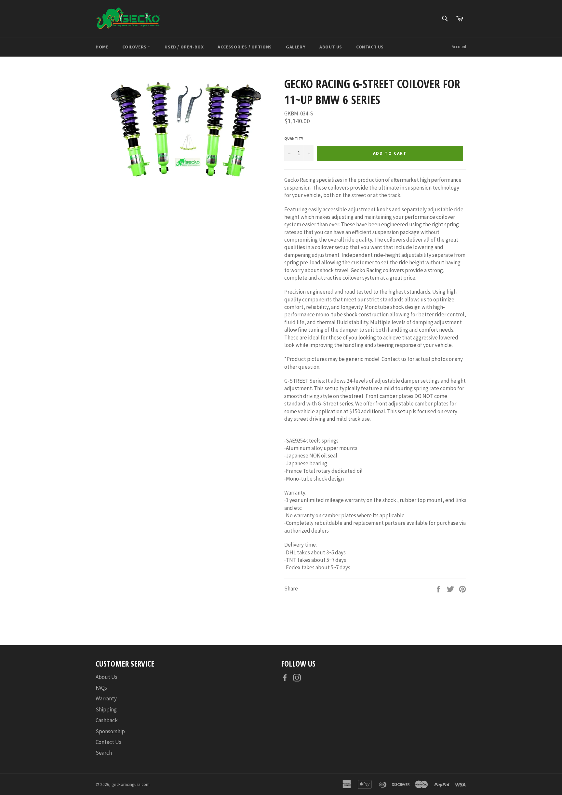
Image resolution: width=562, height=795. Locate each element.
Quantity (293, 138)
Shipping (106, 709)
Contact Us (370, 47)
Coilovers (135, 47)
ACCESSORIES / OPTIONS (245, 47)
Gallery (295, 47)
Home (102, 47)
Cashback (107, 720)
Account (459, 46)
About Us (330, 47)
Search (104, 752)
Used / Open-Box (184, 47)
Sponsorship (110, 731)
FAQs (101, 687)
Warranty (106, 698)
